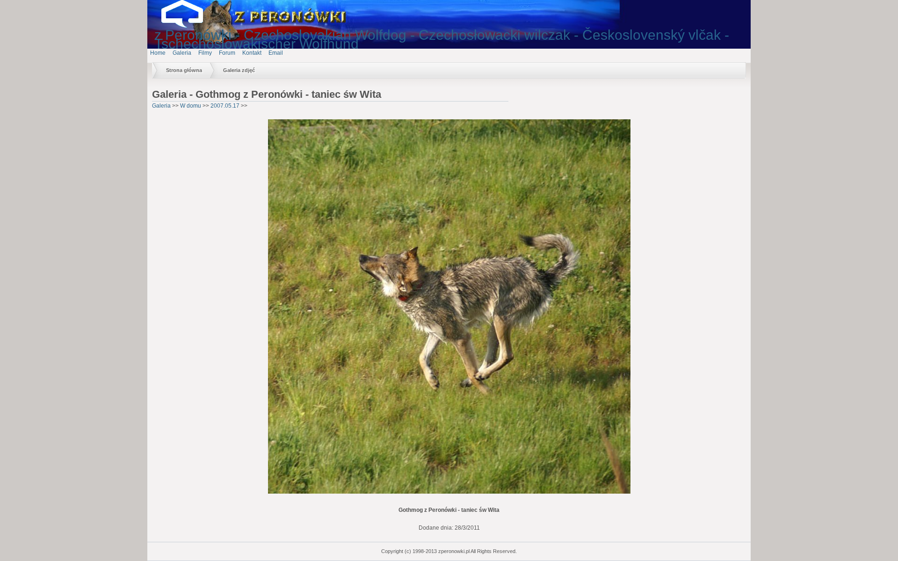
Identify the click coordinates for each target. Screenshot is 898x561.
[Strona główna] (189, 25)
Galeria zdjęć (239, 70)
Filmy (205, 53)
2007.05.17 (224, 105)
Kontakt (251, 53)
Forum (227, 53)
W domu (190, 105)
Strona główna (184, 70)
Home (158, 53)
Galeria (182, 53)
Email (275, 53)
